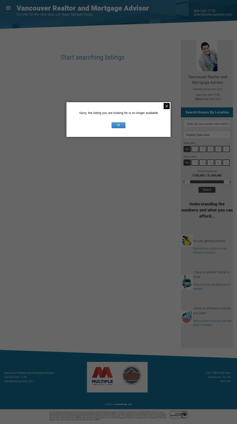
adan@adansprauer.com (213, 14)
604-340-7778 (204, 11)
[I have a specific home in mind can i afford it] (187, 274)
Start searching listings (92, 57)
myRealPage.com (123, 404)
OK (118, 125)
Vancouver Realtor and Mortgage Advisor (83, 8)
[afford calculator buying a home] (187, 236)
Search (207, 190)
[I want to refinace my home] (187, 311)
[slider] (187, 181)
